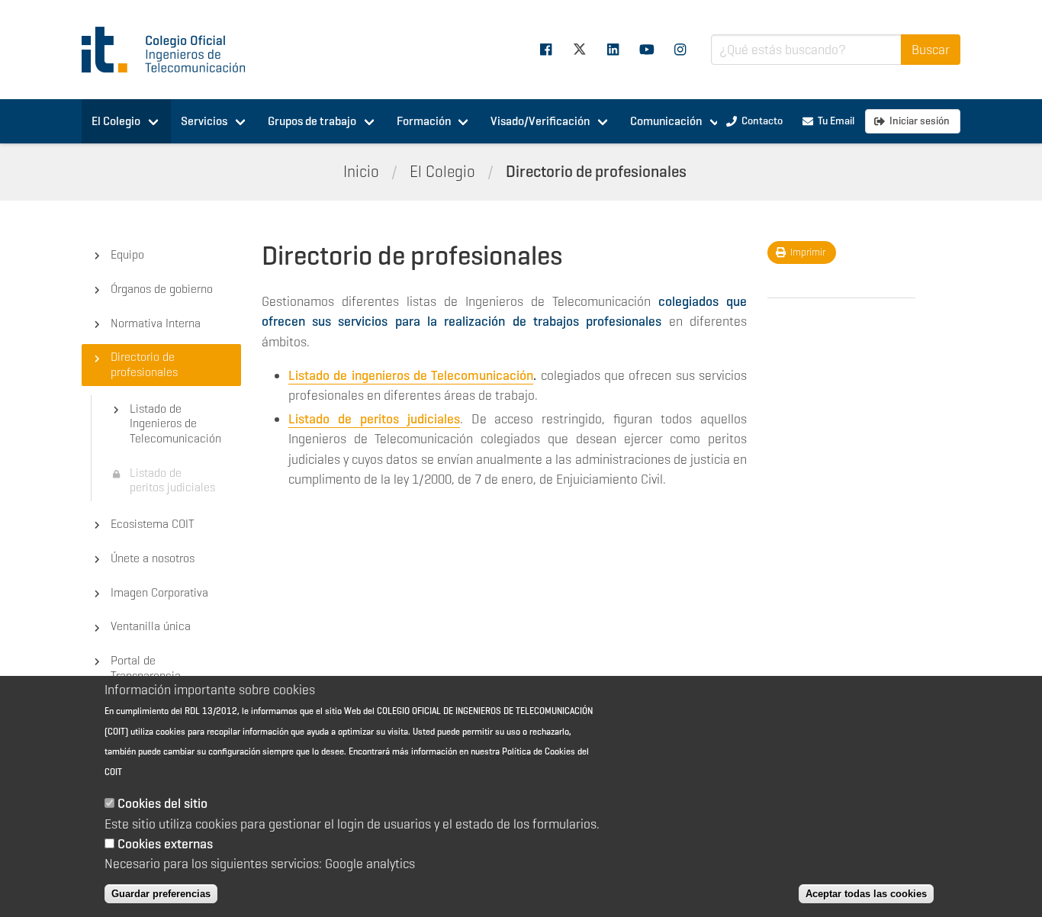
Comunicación (666, 121)
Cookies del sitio (162, 804)
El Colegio (116, 121)
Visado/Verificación (540, 121)
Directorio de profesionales (596, 172)
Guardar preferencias (161, 893)
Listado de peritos (343, 418)
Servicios (204, 121)
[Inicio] (170, 49)
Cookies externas (165, 843)
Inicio (361, 172)
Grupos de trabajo (312, 121)
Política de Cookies (538, 751)
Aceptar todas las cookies (866, 893)
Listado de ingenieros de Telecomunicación (410, 375)
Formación (424, 121)
